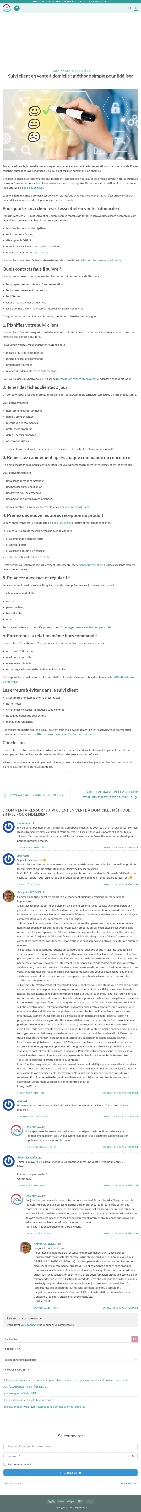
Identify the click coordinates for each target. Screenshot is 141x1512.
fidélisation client (33, 187)
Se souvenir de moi (19, 1464)
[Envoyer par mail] (74, 778)
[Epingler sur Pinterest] (80, 778)
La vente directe (81, 71)
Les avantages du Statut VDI (19, 1393)
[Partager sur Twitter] (67, 778)
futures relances (38, 252)
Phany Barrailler (27, 1157)
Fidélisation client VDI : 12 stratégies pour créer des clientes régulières (44, 1406)
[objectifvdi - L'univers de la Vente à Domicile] (7, 8)
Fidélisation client (61, 71)
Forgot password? (128, 1483)
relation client (62, 522)
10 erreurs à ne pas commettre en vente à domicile (66, 734)
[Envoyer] (135, 1339)
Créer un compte (12, 1483)
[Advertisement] (70, 39)
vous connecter (30, 1324)
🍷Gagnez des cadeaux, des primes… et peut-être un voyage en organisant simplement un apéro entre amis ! (66, 1380)
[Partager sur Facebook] (61, 778)
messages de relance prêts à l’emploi (78, 378)
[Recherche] (129, 8)
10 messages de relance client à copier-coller (85, 627)
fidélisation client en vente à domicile (99, 260)
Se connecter (70, 1472)
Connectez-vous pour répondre (120, 847)
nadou (21, 1100)
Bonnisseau (24, 823)
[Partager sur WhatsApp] (55, 778)
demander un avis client (90, 564)
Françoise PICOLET (29, 892)
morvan (22, 855)
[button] (17, 8)
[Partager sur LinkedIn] (86, 778)
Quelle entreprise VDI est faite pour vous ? (27, 1399)
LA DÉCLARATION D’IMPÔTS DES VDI (26, 1386)
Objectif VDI (33, 1126)
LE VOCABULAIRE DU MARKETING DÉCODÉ (36, 795)
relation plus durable (77, 506)
